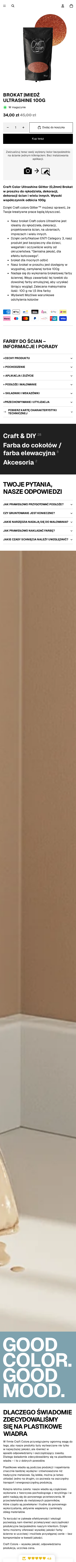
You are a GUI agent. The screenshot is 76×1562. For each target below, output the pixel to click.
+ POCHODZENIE (14, 367)
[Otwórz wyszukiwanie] (13, 6)
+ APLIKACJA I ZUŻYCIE (18, 375)
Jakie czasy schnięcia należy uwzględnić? (35, 539)
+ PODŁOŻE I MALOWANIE (20, 384)
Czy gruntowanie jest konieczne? (29, 513)
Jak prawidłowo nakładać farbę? (29, 530)
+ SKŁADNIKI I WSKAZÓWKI (21, 393)
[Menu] (4, 5)
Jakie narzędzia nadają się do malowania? (35, 522)
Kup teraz (38, 138)
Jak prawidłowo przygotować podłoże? (33, 504)
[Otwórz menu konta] (62, 6)
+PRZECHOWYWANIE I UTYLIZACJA (26, 402)
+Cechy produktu (16, 358)
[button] (37, 1558)
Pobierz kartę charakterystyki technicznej (32, 411)
